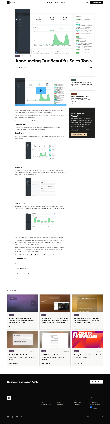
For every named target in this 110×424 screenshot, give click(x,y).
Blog (75, 400)
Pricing (63, 2)
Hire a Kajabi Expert (46, 404)
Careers (43, 402)
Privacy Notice (94, 402)
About (42, 400)
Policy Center (93, 400)
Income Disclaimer (95, 404)
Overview (59, 400)
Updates (56, 2)
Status (75, 407)
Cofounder (60, 404)
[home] (11, 2)
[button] (48, 2)
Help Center (77, 404)
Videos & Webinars (79, 402)
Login (86, 2)
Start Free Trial (96, 2)
